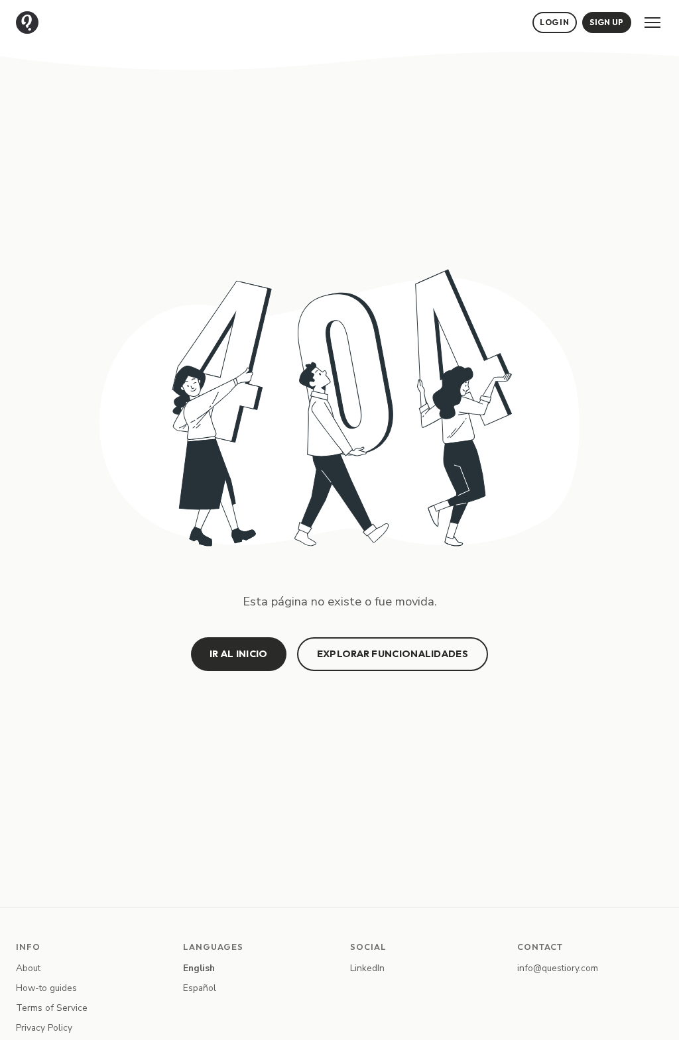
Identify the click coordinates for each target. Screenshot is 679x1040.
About (28, 968)
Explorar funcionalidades (392, 654)
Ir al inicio (239, 654)
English (199, 968)
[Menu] (652, 22)
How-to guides (46, 988)
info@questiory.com (557, 968)
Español (199, 988)
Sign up (606, 22)
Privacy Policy (44, 1027)
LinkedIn (367, 968)
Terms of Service (52, 1008)
